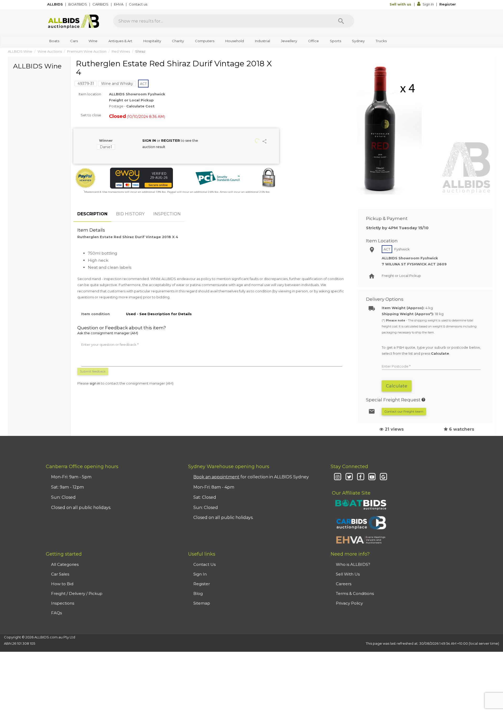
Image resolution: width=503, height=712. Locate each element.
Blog (198, 593)
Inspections (62, 603)
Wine (93, 41)
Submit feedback (93, 371)
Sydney (358, 41)
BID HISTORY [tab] (130, 213)
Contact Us (204, 564)
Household (234, 41)
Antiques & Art (120, 41)
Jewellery (289, 41)
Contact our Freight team (403, 411)
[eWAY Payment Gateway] (141, 178)
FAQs (56, 612)
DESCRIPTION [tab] (92, 213)
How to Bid (62, 583)
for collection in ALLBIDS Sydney (251, 476)
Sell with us (401, 4)
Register (447, 4)
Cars (74, 41)
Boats (54, 41)
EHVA (119, 4)
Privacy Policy (349, 603)
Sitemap (201, 603)
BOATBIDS (78, 4)
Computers (204, 41)
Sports (335, 41)
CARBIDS (100, 4)
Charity (178, 41)
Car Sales (60, 574)
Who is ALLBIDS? (353, 564)
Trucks (381, 41)
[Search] (341, 21)
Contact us (138, 4)
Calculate (396, 385)
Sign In (428, 4)
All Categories (65, 564)
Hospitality (152, 41)
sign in (95, 383)
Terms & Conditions (355, 593)
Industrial (262, 41)
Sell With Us (348, 574)
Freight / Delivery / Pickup (76, 593)
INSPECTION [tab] (167, 213)
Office (313, 41)
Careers (343, 583)
